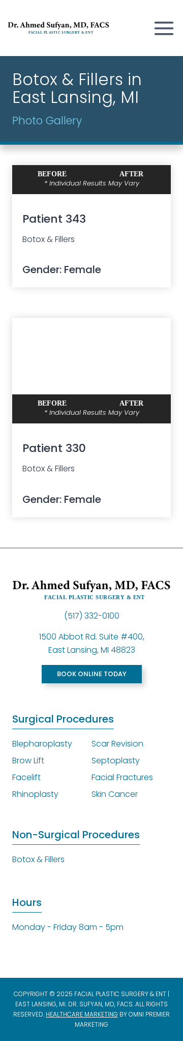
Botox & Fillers (38, 859)
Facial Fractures (122, 777)
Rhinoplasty (35, 794)
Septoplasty (116, 760)
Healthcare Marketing (82, 1014)
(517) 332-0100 (91, 616)
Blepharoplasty (42, 744)
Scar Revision (117, 744)
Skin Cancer (115, 794)
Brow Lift (28, 760)
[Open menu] (161, 28)
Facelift (26, 777)
